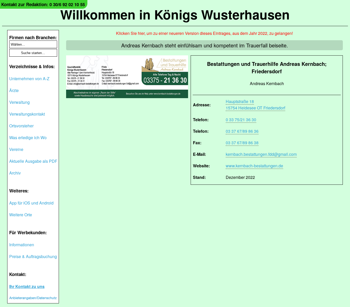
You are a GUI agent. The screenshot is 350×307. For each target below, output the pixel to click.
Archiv (15, 173)
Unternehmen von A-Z (29, 78)
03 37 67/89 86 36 (242, 131)
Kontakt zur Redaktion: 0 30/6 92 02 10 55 (43, 4)
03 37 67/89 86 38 (242, 143)
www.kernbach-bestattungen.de (254, 166)
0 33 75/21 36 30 (241, 119)
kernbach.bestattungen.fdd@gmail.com (261, 154)
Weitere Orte (20, 215)
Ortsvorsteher (21, 126)
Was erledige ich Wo (28, 137)
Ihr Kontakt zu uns (27, 286)
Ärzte (14, 90)
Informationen (21, 245)
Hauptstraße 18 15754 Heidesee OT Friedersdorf (255, 104)
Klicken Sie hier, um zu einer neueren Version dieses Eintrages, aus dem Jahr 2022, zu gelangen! (204, 33)
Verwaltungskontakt (27, 114)
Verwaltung (19, 102)
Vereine (16, 149)
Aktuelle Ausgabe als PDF (33, 161)
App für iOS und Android (31, 203)
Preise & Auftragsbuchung (33, 256)
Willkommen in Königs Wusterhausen (175, 14)
